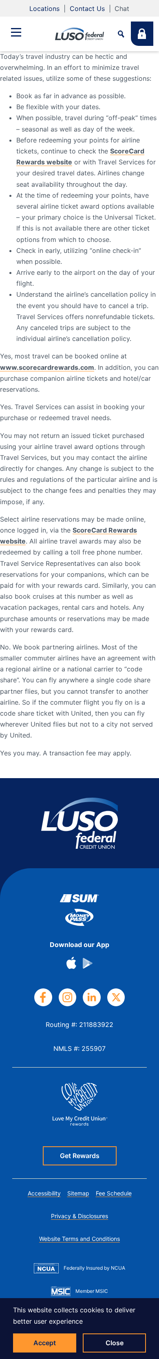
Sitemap (78, 1193)
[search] (121, 33)
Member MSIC (91, 1291)
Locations (44, 8)
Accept (44, 1343)
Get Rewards (79, 1156)
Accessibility (44, 1193)
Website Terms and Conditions (79, 1238)
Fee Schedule (114, 1193)
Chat (122, 8)
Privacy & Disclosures (79, 1215)
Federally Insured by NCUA (94, 1268)
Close (115, 1343)
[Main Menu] (16, 32)
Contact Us (87, 8)
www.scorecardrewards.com (47, 367)
